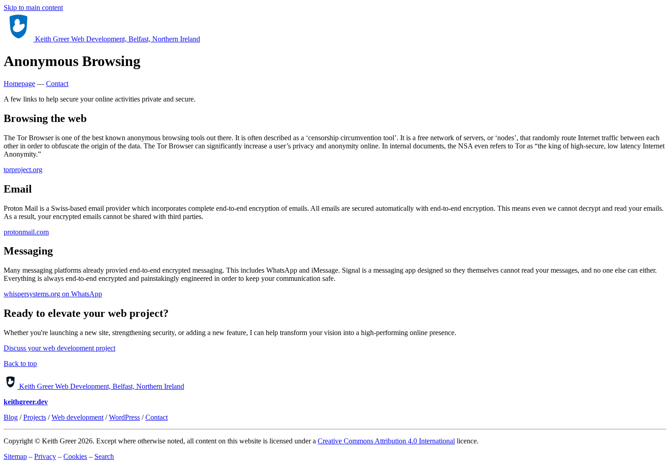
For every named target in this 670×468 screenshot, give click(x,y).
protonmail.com (26, 232)
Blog (11, 417)
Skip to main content (33, 7)
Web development (77, 417)
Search (104, 456)
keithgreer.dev (26, 402)
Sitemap (15, 456)
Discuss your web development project (59, 348)
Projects (34, 417)
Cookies (75, 456)
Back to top (20, 363)
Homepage (19, 83)
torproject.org (23, 169)
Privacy (45, 456)
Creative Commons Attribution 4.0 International (386, 441)
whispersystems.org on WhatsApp (53, 294)
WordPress (124, 417)
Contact (57, 83)
